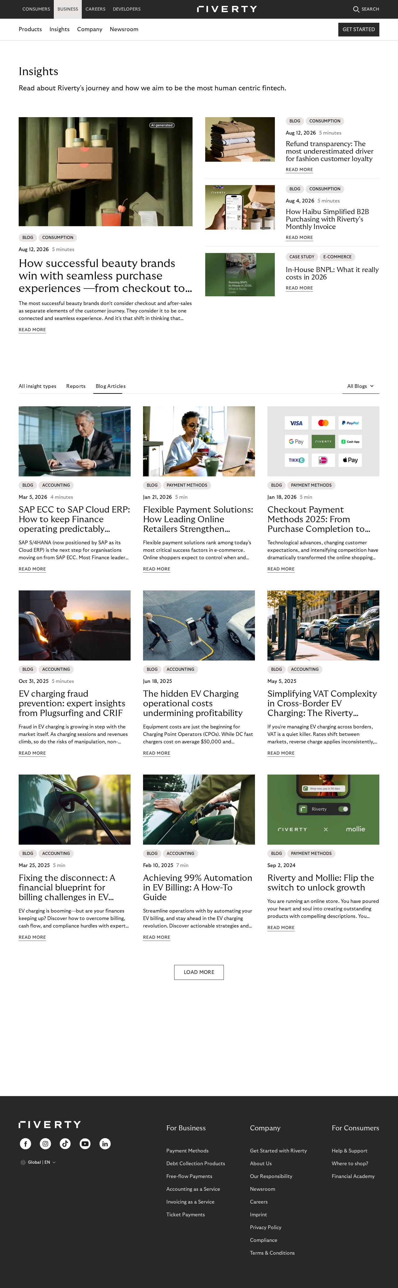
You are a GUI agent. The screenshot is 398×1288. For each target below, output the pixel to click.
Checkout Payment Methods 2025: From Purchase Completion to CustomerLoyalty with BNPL (316, 519)
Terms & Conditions (272, 1253)
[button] (360, 386)
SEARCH (370, 9)
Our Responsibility (271, 1176)
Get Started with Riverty (278, 1150)
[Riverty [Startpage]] (224, 9)
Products (30, 29)
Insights (59, 29)
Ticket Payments (185, 1214)
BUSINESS (68, 9)
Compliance (263, 1240)
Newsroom (124, 29)
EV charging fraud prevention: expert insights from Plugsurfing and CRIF (72, 703)
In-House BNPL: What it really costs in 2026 (332, 273)
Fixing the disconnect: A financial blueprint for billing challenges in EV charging (67, 888)
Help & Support (350, 1150)
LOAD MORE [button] (199, 972)
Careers (259, 1202)
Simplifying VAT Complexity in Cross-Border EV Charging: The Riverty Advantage (322, 703)
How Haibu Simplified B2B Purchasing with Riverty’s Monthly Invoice (327, 219)
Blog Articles (111, 386)
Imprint (258, 1214)
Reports (76, 386)
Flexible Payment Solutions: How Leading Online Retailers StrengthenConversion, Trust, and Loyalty (198, 519)
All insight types (37, 386)
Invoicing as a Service (190, 1202)
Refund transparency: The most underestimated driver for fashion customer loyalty (329, 151)
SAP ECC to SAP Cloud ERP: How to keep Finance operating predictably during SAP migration (74, 519)
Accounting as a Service (193, 1189)
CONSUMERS (36, 9)
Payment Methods (187, 1150)
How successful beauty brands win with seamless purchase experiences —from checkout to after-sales (102, 276)
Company (89, 29)
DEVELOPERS (127, 9)
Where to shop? (350, 1163)
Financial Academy (353, 1176)
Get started (359, 29)
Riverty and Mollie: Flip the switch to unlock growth (320, 883)
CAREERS (95, 9)
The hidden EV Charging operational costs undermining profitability (193, 703)
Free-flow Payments (189, 1176)
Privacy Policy (265, 1227)
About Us (261, 1163)
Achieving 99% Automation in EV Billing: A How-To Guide (197, 888)
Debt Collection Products (195, 1163)
